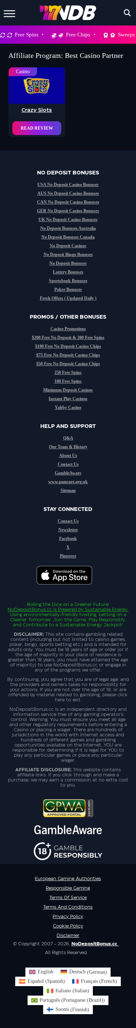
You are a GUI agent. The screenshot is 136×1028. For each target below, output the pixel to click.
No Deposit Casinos (68, 245)
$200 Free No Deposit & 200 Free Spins (68, 337)
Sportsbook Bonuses (68, 280)
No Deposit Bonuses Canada (68, 237)
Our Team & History (68, 446)
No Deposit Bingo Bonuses (68, 254)
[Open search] (127, 12)
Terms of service (68, 897)
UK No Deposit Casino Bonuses (68, 219)
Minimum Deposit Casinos (68, 390)
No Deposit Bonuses (68, 263)
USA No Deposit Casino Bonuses (68, 184)
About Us (68, 455)
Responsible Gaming (68, 888)
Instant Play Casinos (68, 398)
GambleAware (68, 473)
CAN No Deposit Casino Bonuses (68, 202)
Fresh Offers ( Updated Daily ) (68, 298)
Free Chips (78, 35)
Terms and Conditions (67, 907)
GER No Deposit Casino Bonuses (68, 210)
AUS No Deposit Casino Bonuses (68, 193)
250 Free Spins (68, 372)
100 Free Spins (68, 381)
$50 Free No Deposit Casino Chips (68, 363)
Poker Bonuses (68, 289)
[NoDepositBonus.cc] (68, 12)
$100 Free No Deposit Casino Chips (68, 346)
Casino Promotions (68, 328)
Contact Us (68, 464)
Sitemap (68, 490)
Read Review (37, 128)
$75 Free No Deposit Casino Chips (68, 355)
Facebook (68, 538)
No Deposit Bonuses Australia (68, 228)
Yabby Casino (68, 407)
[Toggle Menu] (9, 12)
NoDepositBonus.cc (30, 609)
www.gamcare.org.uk (68, 481)
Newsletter (68, 529)
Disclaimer (68, 935)
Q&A (68, 438)
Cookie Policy (68, 926)
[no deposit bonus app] (68, 588)
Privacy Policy (68, 916)
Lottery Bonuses (68, 272)
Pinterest (68, 556)
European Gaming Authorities (68, 879)
